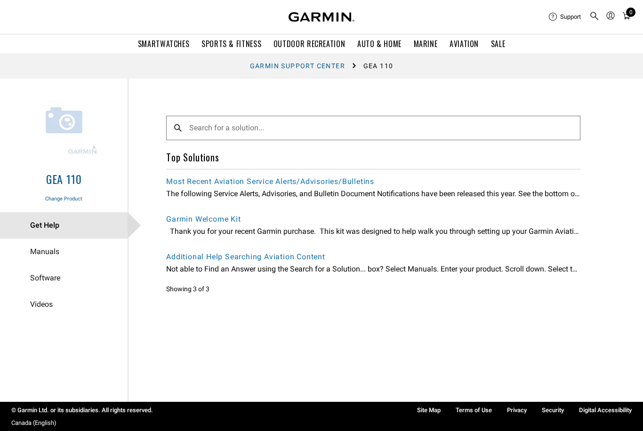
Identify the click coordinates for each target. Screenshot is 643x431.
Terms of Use (474, 410)
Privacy (517, 410)
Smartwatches (164, 43)
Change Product (63, 199)
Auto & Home (379, 43)
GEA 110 (64, 178)
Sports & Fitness (231, 43)
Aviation (464, 43)
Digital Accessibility (605, 410)
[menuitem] (565, 17)
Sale (498, 43)
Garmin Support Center (297, 66)
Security (553, 410)
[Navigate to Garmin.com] (321, 17)
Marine (426, 43)
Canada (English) (33, 422)
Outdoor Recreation (309, 43)
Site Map (429, 410)
